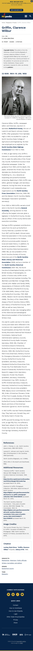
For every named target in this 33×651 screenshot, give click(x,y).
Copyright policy (21, 641)
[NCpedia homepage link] (7, 15)
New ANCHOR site (16, 10)
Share (12, 42)
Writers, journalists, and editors (12, 563)
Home (3, 22)
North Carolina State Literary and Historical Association (15, 259)
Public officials (22, 560)
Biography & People (11, 22)
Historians (13, 560)
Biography (5, 574)
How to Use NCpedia (16, 611)
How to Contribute (15, 608)
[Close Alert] (32, 1)
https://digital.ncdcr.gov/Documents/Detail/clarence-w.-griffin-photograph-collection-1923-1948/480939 (16, 494)
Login (15, 614)
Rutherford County (16, 128)
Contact (15, 605)
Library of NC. (20, 549)
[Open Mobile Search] (29, 16)
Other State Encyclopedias (15, 617)
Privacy (15, 620)
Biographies (5, 560)
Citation (19, 42)
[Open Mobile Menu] (26, 16)
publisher (10, 67)
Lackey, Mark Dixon (8, 38)
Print (6, 42)
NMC (21, 643)
